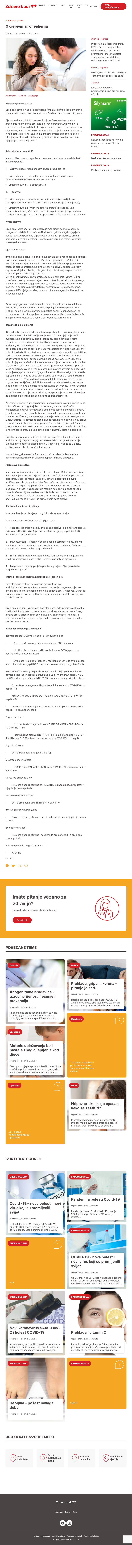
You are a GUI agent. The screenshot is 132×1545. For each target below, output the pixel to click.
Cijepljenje (33, 95)
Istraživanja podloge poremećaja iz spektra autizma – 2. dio (108, 91)
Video (63, 5)
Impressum (45, 1536)
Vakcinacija (11, 95)
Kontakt (36, 1536)
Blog (71, 5)
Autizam (95, 82)
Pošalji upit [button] (22, 920)
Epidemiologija (14, 20)
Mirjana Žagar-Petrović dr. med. (23, 33)
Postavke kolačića (91, 1536)
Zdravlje (14, 965)
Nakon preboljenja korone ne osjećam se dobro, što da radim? (107, 143)
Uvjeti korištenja (58, 1536)
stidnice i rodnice (99, 38)
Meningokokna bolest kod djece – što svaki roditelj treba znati (108, 74)
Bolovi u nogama (99, 67)
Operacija (14, 1085)
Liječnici (53, 5)
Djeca (74, 1085)
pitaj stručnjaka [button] (112, 6)
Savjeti (42, 5)
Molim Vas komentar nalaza (106, 158)
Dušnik (74, 965)
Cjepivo (22, 95)
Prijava (93, 6)
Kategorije (82, 5)
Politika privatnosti (74, 1536)
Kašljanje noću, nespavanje (106, 170)
